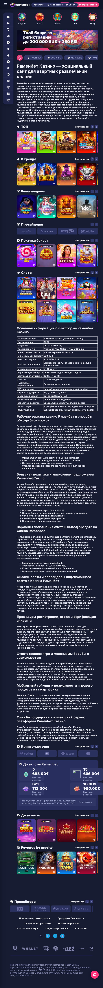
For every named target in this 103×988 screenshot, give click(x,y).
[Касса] (8, 17)
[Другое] (8, 94)
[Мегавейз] (8, 68)
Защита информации (56, 928)
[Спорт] (8, 36)
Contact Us (81, 928)
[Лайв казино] (8, 29)
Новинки (36, 57)
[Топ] (8, 49)
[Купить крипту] (8, 42)
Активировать (85, 802)
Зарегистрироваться (86, 4)
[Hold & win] (8, 74)
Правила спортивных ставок (34, 918)
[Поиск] (20, 58)
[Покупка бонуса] (8, 61)
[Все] (8, 100)
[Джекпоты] (8, 81)
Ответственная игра (27, 928)
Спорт (72, 4)
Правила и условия (68, 923)
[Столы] (8, 87)
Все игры (56, 57)
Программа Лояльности (71, 918)
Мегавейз (76, 57)
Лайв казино (56, 4)
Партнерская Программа (37, 923)
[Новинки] (8, 55)
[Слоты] (8, 23)
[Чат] (95, 975)
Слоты (40, 4)
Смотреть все (82, 127)
